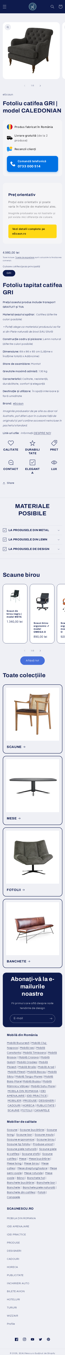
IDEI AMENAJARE (18, 1226)
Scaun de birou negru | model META (14, 614)
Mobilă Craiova (29, 1057)
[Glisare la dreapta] (40, 85)
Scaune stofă (31, 1153)
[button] (4, 7)
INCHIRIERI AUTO (18, 1283)
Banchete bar (46, 1182)
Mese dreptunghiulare (32, 1168)
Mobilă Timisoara (34, 1052)
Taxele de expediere (24, 257)
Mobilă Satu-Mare (43, 1086)
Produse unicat (43, 1144)
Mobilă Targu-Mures (28, 1076)
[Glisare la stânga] (24, 85)
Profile (11, 1324)
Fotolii (41, 1192)
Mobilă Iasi (27, 1047)
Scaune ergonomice (20, 1139)
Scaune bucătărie (32, 1129)
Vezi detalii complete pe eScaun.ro (28, 231)
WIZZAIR (12, 1315)
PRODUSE (30, 1100)
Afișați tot (32, 660)
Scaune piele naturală (22, 1149)
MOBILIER (14, 1100)
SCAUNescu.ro (26, 1353)
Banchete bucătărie (20, 1182)
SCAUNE (14, 747)
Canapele (13, 1197)
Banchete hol (36, 1178)
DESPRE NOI (42, 433)
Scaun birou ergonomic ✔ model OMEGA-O (41, 627)
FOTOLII (14, 890)
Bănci (21, 1178)
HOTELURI (13, 1299)
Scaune (12, 1129)
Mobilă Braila (27, 1067)
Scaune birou (46, 1139)
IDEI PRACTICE (37, 1095)
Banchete (13, 1187)
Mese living (14, 1163)
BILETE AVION (16, 1291)
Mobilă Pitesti (16, 1071)
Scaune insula (44, 1134)
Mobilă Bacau (36, 1071)
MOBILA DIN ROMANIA (23, 1091)
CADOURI (14, 1105)
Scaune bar (24, 1134)
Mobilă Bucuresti (18, 1043)
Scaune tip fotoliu (18, 1144)
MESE (12, 818)
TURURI (12, 1307)
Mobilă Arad (46, 1067)
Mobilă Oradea (27, 1062)
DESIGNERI (46, 1100)
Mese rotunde (33, 1173)
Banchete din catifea (21, 1192)
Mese (22, 1158)
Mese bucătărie (39, 1158)
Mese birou (31, 1163)
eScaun (18, 403)
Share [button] (10, 483)
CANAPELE (42, 1110)
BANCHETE (16, 961)
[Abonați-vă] (51, 1018)
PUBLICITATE (46, 1105)
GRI (9, 273)
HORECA (29, 1105)
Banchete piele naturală (39, 1187)
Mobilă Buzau (32, 1081)
